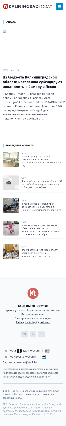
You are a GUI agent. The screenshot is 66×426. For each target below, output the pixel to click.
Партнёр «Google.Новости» (19, 356)
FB (33, 334)
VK (24, 334)
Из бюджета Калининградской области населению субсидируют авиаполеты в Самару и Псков (32, 82)
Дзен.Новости (31, 350)
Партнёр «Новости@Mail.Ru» (20, 362)
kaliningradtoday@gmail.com (33, 322)
